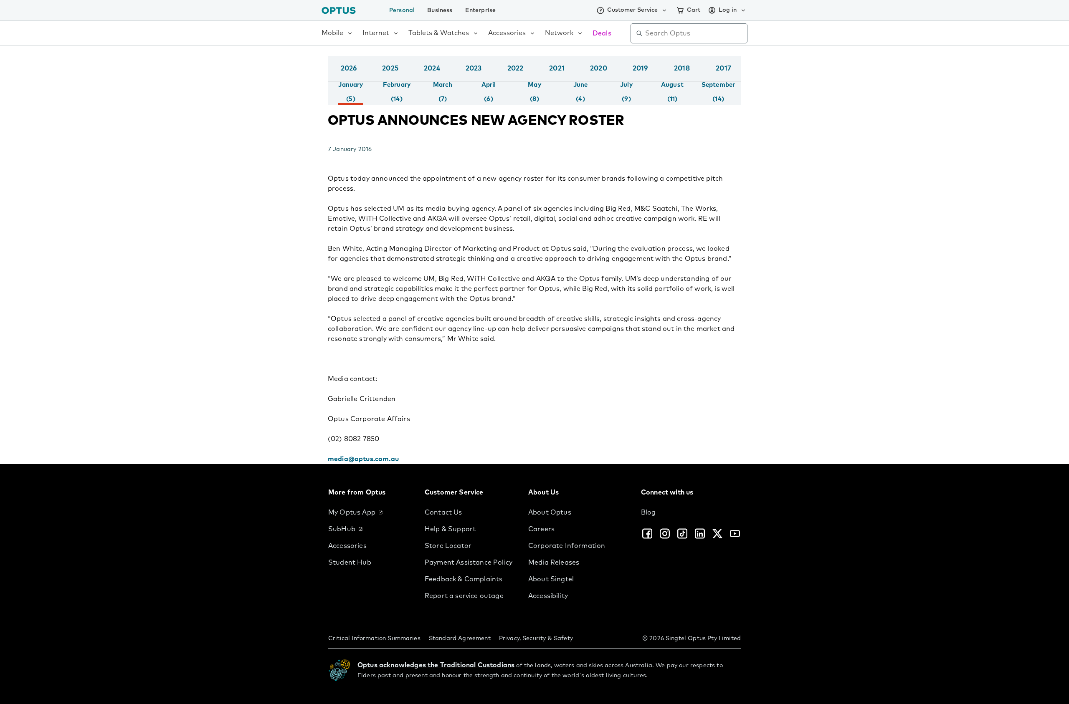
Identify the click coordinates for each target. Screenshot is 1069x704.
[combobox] (695, 33)
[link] (369, 512)
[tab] (350, 93)
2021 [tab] (557, 68)
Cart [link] (693, 10)
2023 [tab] (474, 68)
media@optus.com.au (363, 459)
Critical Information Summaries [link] (374, 638)
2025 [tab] (390, 68)
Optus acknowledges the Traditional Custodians (435, 665)
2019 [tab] (640, 68)
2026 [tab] (349, 68)
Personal (402, 10)
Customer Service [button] (632, 10)
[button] (739, 76)
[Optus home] (339, 10)
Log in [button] (728, 10)
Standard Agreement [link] (460, 638)
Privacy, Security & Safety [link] (536, 638)
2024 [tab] (432, 68)
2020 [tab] (598, 68)
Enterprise (480, 10)
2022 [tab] (515, 68)
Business (439, 10)
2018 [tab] (682, 68)
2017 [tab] (723, 68)
